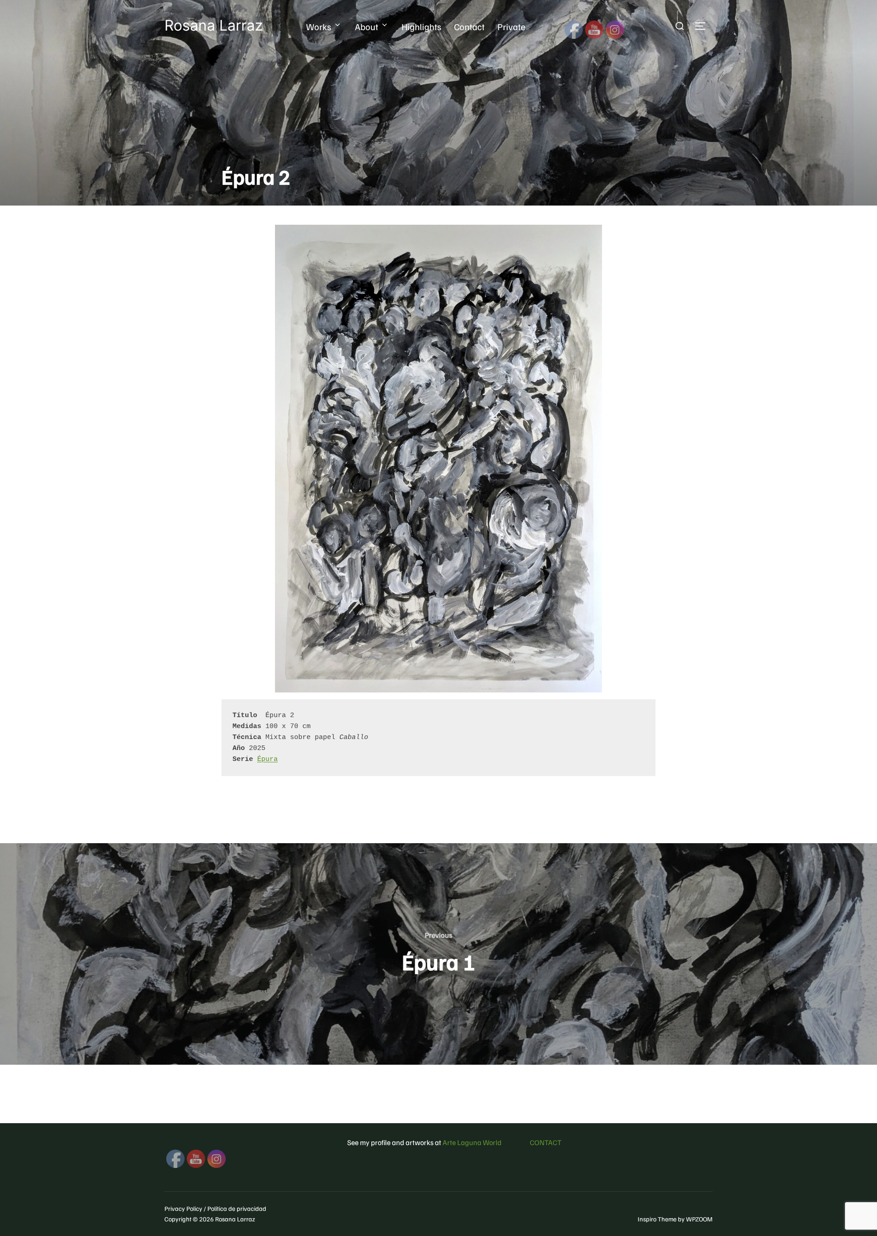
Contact (469, 26)
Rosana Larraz (213, 25)
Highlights (421, 26)
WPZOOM (699, 1219)
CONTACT (545, 1142)
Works (318, 26)
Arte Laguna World (472, 1142)
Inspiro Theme (657, 1219)
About (366, 26)
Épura (267, 759)
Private (511, 26)
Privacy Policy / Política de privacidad (215, 1208)
